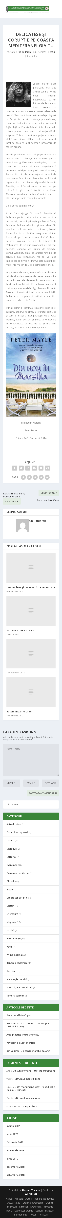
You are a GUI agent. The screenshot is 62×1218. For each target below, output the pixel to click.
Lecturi (52, 51)
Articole (19, 1198)
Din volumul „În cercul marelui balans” (28, 1050)
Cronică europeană (17, 832)
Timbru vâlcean (15, 995)
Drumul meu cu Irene (28, 1078)
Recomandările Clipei (19, 711)
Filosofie (11, 881)
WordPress (31, 1193)
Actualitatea (13, 824)
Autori (28, 1198)
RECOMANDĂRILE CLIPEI (20, 630)
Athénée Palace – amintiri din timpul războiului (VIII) (27, 1025)
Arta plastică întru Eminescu (22, 1034)
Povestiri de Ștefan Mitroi (21, 1042)
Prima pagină (14, 954)
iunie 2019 (12, 1158)
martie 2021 (13, 1126)
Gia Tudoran (24, 51)
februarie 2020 (14, 1142)
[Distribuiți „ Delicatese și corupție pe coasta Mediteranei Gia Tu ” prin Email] (41, 468)
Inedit (9, 889)
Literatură (12, 913)
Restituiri (11, 971)
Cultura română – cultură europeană (34, 1070)
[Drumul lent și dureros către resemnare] (31, 568)
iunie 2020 (12, 1134)
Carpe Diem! (30, 1106)
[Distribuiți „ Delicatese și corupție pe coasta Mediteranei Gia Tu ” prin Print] (47, 468)
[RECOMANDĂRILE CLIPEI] (31, 610)
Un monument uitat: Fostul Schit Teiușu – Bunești (30, 1088)
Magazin (11, 922)
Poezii (9, 946)
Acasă (9, 1198)
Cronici (10, 840)
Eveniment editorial (17, 873)
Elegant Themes (31, 1190)
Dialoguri (11, 848)
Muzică (10, 930)
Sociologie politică (16, 979)
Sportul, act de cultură (19, 987)
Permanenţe (13, 938)
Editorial (11, 856)
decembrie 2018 (15, 1166)
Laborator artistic (16, 897)
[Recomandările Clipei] (31, 692)
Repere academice (16, 962)
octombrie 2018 (15, 1174)
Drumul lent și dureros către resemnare (30, 587)
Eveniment (12, 865)
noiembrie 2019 (15, 1150)
